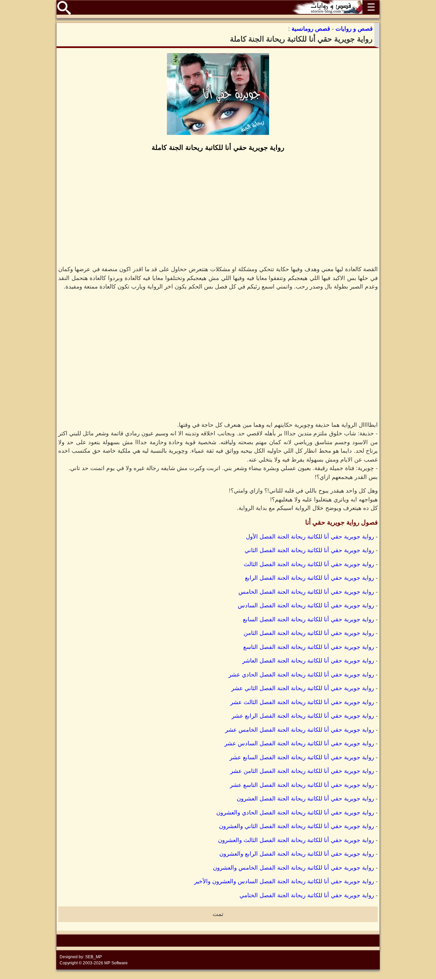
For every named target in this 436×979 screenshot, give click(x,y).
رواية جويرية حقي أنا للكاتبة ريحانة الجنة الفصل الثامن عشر (302, 771)
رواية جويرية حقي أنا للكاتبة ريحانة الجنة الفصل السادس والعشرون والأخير (284, 881)
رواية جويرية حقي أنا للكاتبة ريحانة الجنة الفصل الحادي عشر (301, 674)
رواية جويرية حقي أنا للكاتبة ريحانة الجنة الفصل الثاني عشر (302, 688)
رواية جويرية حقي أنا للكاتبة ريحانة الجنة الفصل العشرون (305, 798)
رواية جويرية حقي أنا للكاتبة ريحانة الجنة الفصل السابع (308, 619)
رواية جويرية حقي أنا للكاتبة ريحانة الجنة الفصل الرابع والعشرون (296, 854)
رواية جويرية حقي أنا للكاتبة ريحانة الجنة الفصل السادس (306, 605)
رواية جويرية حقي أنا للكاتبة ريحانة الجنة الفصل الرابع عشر (303, 716)
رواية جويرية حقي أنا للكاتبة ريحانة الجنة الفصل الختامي (306, 895)
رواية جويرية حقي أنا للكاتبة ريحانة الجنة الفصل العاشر (308, 660)
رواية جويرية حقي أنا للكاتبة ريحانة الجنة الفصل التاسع (308, 647)
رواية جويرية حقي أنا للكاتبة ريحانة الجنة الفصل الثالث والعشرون (296, 840)
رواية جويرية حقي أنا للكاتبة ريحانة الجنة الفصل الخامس (306, 592)
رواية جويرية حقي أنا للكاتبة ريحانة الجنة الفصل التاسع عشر (302, 785)
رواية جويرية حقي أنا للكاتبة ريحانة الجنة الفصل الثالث (309, 564)
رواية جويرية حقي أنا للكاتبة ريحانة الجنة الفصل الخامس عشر (299, 730)
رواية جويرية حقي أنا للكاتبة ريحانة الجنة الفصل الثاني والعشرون (296, 826)
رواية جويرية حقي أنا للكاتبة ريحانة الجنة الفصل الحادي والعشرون (295, 812)
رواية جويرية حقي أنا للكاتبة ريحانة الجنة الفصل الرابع (309, 578)
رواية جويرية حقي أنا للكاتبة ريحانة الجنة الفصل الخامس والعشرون (293, 868)
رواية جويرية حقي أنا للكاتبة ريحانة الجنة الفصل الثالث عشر (302, 702)
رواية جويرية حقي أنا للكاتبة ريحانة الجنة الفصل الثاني (309, 550)
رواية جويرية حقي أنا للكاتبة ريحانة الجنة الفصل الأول (310, 536)
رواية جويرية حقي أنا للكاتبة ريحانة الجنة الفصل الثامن (309, 633)
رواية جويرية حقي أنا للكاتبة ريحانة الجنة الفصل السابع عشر (302, 757)
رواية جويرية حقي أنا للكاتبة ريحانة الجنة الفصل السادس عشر (299, 743)
